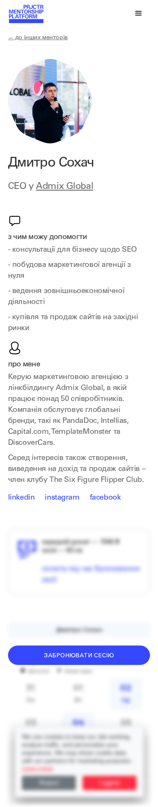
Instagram (62, 498)
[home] (26, 13)
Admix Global (64, 186)
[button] (138, 13)
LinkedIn (21, 498)
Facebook (105, 498)
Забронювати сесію (79, 656)
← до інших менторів (38, 38)
